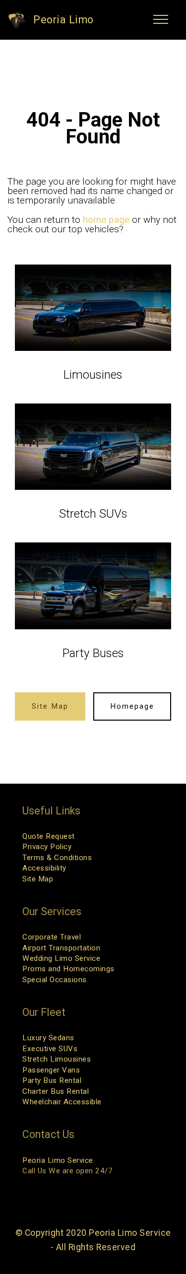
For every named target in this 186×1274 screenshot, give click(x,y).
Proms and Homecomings (68, 968)
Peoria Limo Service (57, 1160)
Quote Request (48, 836)
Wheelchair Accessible (62, 1101)
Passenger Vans (51, 1070)
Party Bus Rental (51, 1080)
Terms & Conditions (57, 857)
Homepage (132, 706)
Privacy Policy (46, 846)
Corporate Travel (51, 937)
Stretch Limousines (56, 1059)
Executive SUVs (49, 1048)
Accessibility (44, 868)
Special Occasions (54, 979)
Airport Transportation (61, 947)
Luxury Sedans (48, 1037)
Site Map (50, 706)
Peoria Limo (63, 19)
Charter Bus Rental (55, 1091)
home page (106, 219)
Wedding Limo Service (61, 958)
